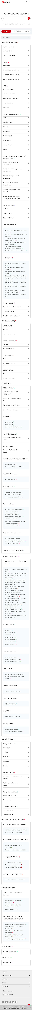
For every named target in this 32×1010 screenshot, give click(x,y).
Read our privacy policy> (22, 1008)
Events (16, 24)
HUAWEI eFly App (9, 994)
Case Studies (22, 24)
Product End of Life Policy (8, 24)
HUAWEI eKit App (9, 991)
